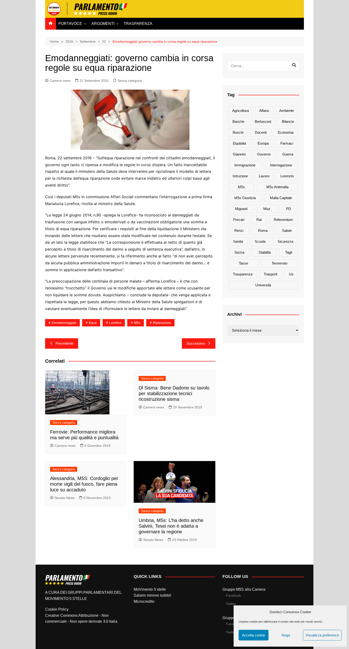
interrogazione (281, 165)
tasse (243, 263)
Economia (285, 132)
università (263, 285)
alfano (264, 111)
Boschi (238, 132)
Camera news (60, 80)
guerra (287, 154)
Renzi (238, 231)
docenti (261, 132)
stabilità (265, 252)
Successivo (196, 343)
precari (238, 220)
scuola (260, 241)
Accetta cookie (253, 635)
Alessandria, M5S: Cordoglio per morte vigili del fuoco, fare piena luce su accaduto (84, 484)
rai (259, 220)
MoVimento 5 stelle (150, 589)
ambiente (286, 111)
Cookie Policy (57, 609)
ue (291, 274)
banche (238, 121)
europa (263, 143)
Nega (286, 635)
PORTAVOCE (70, 24)
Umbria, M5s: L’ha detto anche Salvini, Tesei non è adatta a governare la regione (171, 526)
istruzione (240, 176)
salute (287, 231)
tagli (288, 252)
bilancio (288, 121)
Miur (266, 209)
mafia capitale (281, 198)
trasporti (270, 274)
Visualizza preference (322, 635)
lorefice (115, 322)
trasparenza (242, 274)
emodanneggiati (64, 322)
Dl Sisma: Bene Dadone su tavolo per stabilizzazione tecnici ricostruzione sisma (174, 393)
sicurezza (285, 241)
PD (288, 209)
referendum (283, 220)
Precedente (64, 343)
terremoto (279, 263)
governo (264, 154)
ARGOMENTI (102, 24)
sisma (239, 252)
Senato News (65, 498)
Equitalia (239, 143)
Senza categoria (130, 80)
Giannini (239, 154)
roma (263, 231)
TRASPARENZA (138, 24)
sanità (238, 241)
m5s (137, 322)
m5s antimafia (277, 187)
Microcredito (144, 601)
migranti (241, 209)
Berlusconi (263, 121)
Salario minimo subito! (152, 595)
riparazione (162, 322)
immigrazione (244, 165)
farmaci (286, 143)
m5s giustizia (245, 198)
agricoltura (240, 111)
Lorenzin (287, 176)
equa (93, 322)
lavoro (264, 176)
